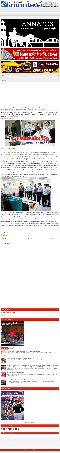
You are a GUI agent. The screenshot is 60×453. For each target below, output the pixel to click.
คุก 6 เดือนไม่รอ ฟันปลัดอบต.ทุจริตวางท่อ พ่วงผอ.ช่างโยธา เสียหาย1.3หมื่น (23, 351)
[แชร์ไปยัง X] (5, 235)
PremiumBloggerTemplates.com (36, 452)
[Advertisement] (30, 95)
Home (2, 107)
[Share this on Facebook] (4, 232)
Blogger (33, 422)
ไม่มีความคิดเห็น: (12, 118)
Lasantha (27, 452)
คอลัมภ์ (11, 348)
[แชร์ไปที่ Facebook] (7, 235)
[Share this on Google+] (8, 232)
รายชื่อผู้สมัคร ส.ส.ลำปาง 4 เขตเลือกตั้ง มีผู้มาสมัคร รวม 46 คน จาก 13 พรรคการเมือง (25, 379)
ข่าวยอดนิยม (4, 348)
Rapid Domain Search (48, 452)
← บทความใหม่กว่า (5, 238)
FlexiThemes (14, 452)
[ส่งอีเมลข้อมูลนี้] (2, 235)
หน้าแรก (30, 238)
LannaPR (7, 107)
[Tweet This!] (6, 232)
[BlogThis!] (4, 235)
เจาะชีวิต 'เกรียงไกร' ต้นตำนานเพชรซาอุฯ (16, 372)
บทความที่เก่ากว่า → (54, 238)
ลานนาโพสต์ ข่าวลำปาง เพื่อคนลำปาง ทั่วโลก (32, 450)
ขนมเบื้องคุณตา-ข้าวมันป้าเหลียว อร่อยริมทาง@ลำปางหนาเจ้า (20, 358)
